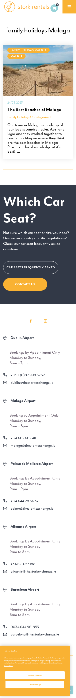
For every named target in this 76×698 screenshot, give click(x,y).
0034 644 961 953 (25, 627)
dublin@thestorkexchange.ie (32, 382)
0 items (54, 8)
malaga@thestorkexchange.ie (33, 445)
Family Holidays (18, 117)
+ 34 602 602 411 (23, 438)
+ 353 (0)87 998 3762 (28, 375)
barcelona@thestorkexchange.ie (35, 634)
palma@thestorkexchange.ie (32, 508)
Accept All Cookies (35, 675)
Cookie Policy (8, 666)
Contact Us (25, 284)
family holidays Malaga (28, 50)
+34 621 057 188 (23, 564)
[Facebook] (30, 321)
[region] (35, 671)
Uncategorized (40, 117)
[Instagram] (45, 321)
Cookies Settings (35, 684)
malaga (16, 56)
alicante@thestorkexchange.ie (33, 571)
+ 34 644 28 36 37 (25, 501)
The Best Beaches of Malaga (34, 109)
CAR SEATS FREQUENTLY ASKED (31, 267)
